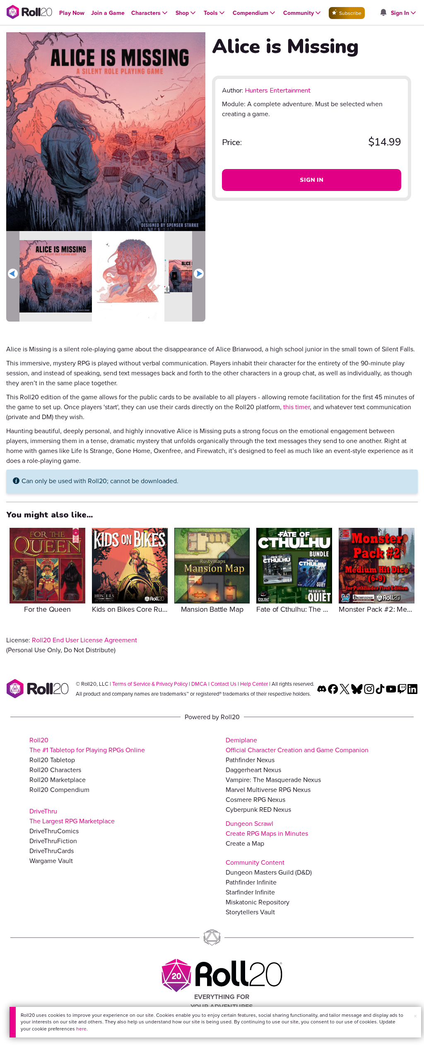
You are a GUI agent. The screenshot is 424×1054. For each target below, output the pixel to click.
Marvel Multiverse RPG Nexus (268, 789)
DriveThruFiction (53, 840)
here (81, 1028)
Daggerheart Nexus (253, 769)
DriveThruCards (51, 850)
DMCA (199, 683)
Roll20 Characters (55, 769)
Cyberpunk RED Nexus (258, 809)
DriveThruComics (54, 830)
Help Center (254, 683)
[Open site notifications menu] (383, 12)
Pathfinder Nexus (250, 759)
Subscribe (349, 13)
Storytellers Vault (250, 911)
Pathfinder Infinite (251, 882)
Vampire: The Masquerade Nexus (273, 779)
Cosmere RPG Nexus (255, 799)
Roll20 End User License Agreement (84, 639)
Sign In (311, 180)
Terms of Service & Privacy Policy (150, 683)
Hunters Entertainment (278, 90)
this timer (296, 406)
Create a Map (245, 843)
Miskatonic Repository (257, 901)
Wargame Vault (51, 860)
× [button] (415, 1016)
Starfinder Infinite (250, 892)
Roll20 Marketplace (57, 779)
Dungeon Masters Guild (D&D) (269, 872)
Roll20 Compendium (59, 789)
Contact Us (223, 683)
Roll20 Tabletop (52, 759)
